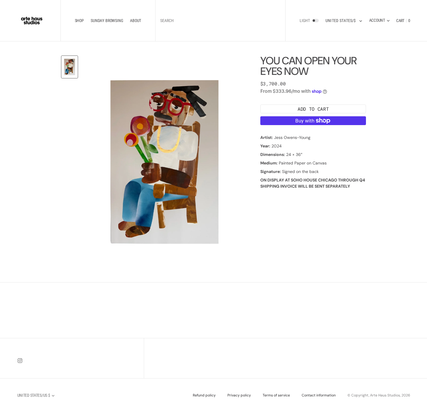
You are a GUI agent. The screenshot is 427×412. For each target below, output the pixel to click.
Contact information (319, 395)
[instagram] (20, 360)
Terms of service (276, 395)
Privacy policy (239, 395)
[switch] (315, 20)
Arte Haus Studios (385, 395)
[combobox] (220, 20)
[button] (379, 20)
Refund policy (204, 395)
